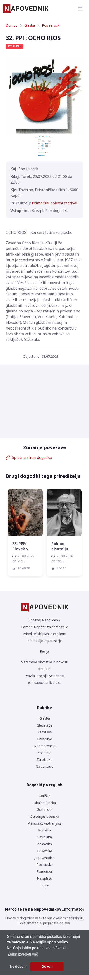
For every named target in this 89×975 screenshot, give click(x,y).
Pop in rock (50, 25)
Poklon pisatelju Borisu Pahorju (59, 546)
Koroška (44, 830)
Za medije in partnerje (45, 640)
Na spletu (44, 878)
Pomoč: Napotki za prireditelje (44, 627)
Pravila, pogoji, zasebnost (45, 675)
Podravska (45, 864)
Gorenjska (44, 809)
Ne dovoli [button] (17, 966)
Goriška (44, 796)
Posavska (44, 851)
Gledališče (44, 725)
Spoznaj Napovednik (44, 620)
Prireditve (44, 739)
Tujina (44, 885)
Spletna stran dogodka (32, 457)
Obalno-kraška (44, 802)
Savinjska (44, 837)
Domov (11, 25)
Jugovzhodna (45, 857)
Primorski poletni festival (54, 203)
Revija (44, 651)
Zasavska (44, 844)
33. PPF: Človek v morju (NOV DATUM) (23, 546)
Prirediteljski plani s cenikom (44, 634)
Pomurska (44, 871)
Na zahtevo (45, 766)
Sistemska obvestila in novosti (44, 662)
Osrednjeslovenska (44, 816)
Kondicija (44, 752)
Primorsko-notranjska (44, 823)
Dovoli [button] (47, 966)
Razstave (44, 732)
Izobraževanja (45, 746)
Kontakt (44, 669)
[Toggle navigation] (80, 9)
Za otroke (44, 759)
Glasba (29, 25)
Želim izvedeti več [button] (23, 954)
